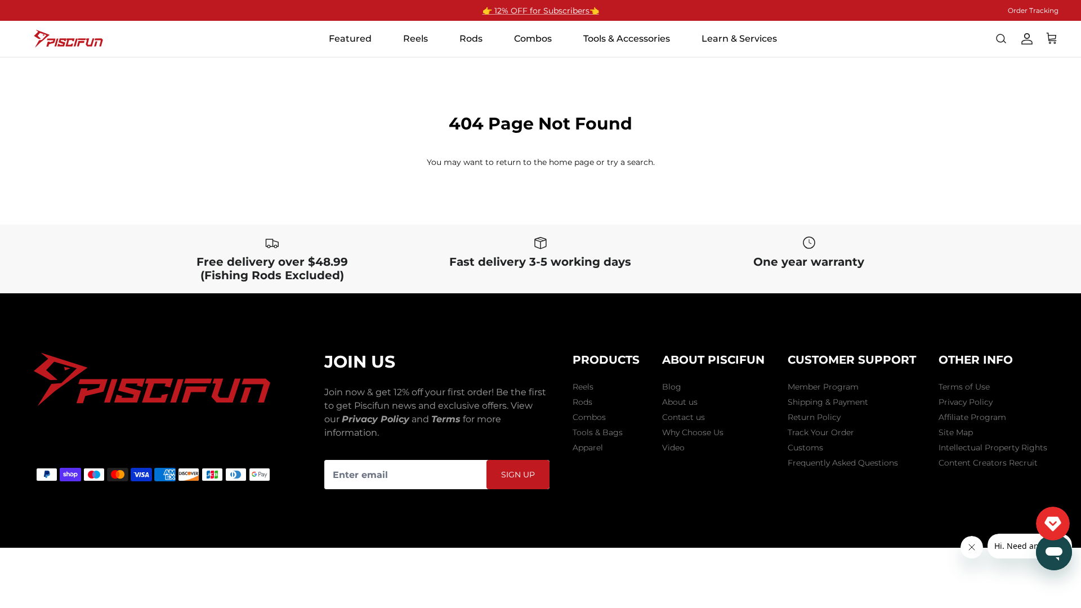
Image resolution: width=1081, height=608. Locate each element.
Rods (582, 402)
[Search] (1001, 39)
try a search (630, 162)
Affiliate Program (972, 417)
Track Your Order (821, 432)
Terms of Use (964, 387)
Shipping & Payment (828, 402)
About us (680, 402)
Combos (589, 417)
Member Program (823, 387)
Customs (805, 447)
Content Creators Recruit (988, 463)
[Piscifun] (69, 39)
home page (571, 162)
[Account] (1027, 39)
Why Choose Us (692, 432)
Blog (671, 387)
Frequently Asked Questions (843, 463)
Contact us (683, 417)
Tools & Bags (598, 432)
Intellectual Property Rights (993, 447)
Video (673, 447)
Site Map (956, 432)
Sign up (518, 475)
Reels (583, 387)
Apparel (588, 447)
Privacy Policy (966, 402)
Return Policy (814, 417)
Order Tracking (1033, 10)
